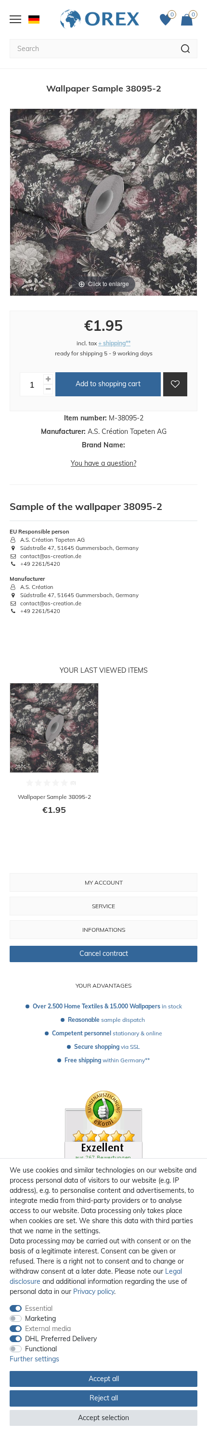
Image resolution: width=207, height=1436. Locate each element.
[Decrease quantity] (48, 389)
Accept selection (103, 1417)
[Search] (185, 48)
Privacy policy (93, 1291)
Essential (38, 1308)
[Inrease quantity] (48, 379)
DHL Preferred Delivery (61, 1338)
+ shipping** (114, 343)
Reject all (104, 1398)
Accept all (104, 1378)
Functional (41, 1349)
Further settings (34, 1359)
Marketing (40, 1318)
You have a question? (103, 463)
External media (48, 1328)
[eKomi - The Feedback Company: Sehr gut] (103, 1147)
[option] (54, 755)
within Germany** (107, 1060)
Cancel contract (103, 953)
